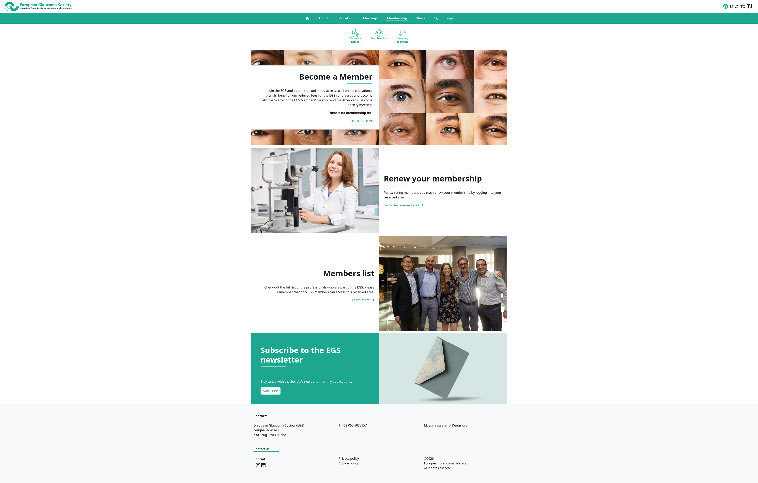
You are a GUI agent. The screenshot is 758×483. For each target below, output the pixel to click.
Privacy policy (349, 458)
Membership (397, 18)
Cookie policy (348, 463)
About (323, 18)
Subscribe (270, 391)
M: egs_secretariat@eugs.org (446, 425)
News (420, 18)
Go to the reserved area (401, 205)
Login (450, 18)
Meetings (370, 18)
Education (346, 18)
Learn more (359, 120)
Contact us (261, 449)
